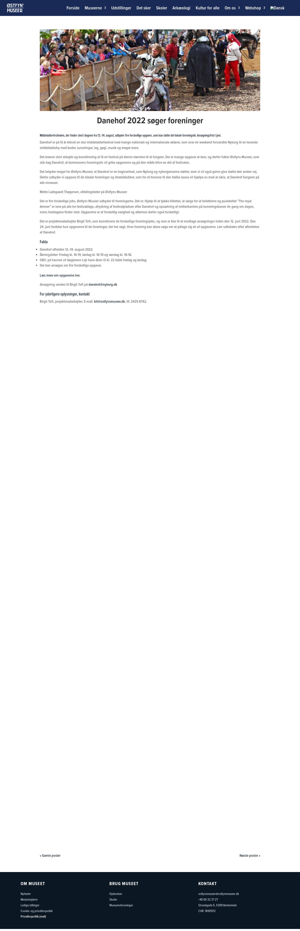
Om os (230, 8)
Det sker (144, 8)
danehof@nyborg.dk (103, 284)
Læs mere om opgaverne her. (60, 275)
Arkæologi (181, 8)
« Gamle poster (50, 855)
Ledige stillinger (30, 905)
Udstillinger (121, 8)
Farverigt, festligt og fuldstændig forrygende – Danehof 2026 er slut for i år (150, 649)
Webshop (253, 8)
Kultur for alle (207, 8)
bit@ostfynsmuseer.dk (109, 301)
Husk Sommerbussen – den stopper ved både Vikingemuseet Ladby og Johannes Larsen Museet (150, 468)
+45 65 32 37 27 (208, 899)
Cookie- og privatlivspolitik (37, 911)
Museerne (93, 8)
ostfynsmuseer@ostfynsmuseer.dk (218, 893)
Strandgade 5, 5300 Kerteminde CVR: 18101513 (217, 908)
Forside (73, 8)
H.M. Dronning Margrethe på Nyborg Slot (150, 824)
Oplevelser (115, 893)
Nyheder (26, 893)
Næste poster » (250, 855)
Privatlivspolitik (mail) (33, 916)
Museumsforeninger (121, 905)
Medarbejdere (29, 899)
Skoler (161, 8)
